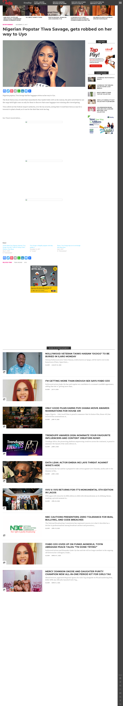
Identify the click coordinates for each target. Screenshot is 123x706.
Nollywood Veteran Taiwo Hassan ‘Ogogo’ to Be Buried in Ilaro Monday (77, 355)
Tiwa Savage (18, 262)
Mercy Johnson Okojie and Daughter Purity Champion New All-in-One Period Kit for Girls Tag (78, 573)
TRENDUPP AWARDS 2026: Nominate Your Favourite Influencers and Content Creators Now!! (77, 436)
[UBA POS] (101, 68)
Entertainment (8, 24)
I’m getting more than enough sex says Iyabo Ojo (77, 381)
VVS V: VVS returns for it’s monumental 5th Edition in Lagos (79, 491)
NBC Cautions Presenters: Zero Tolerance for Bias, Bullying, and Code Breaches (79, 518)
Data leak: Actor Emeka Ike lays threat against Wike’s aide (76, 464)
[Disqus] (44, 319)
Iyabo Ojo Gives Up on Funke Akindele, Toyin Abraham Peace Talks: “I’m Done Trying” (74, 545)
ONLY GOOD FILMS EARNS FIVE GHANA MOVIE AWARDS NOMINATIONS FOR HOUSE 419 (77, 409)
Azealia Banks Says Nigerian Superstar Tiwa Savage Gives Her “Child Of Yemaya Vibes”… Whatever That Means (14, 247)
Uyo (25, 262)
